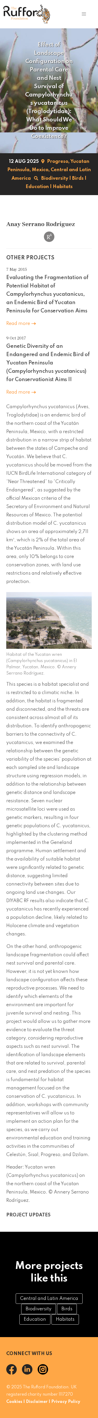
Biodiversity (54, 178)
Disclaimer (37, 1402)
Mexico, (41, 170)
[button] (84, 14)
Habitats (63, 186)
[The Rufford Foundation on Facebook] (14, 1373)
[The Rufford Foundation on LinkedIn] (30, 1373)
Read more (18, 323)
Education (37, 186)
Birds (78, 178)
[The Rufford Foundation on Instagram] (45, 1373)
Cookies (14, 1402)
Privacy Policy (65, 1402)
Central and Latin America (49, 1298)
